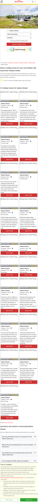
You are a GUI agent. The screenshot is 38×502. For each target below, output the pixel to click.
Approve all (29, 499)
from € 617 (28, 159)
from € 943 (9, 124)
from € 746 (9, 275)
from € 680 (9, 417)
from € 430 (9, 382)
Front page (10, 62)
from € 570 (9, 310)
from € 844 (9, 346)
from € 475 (9, 159)
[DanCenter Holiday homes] (19, 1)
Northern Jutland (24, 62)
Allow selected (9, 499)
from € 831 (28, 310)
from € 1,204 (28, 124)
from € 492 (28, 253)
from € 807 (9, 195)
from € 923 (9, 231)
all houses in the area (8, 422)
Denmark (16, 62)
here (6, 479)
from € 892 (9, 253)
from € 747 (28, 346)
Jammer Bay (32, 62)
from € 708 (28, 195)
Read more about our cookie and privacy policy (12, 477)
